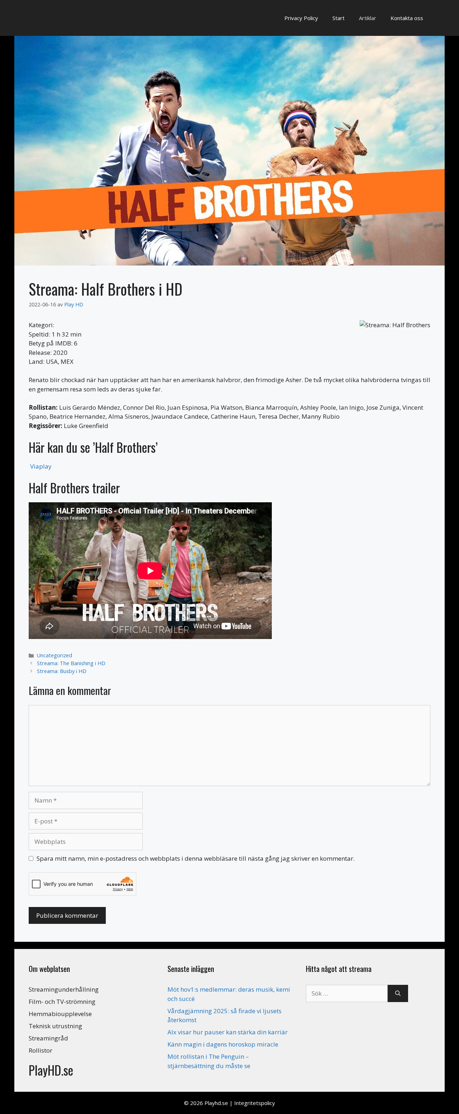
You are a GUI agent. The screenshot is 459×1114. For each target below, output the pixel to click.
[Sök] (398, 993)
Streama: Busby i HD (61, 671)
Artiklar (367, 18)
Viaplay (41, 466)
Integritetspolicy (254, 1102)
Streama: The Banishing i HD (71, 663)
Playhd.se (216, 1102)
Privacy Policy (301, 18)
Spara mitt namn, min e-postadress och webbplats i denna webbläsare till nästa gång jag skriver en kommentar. (196, 858)
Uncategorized (54, 655)
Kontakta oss (407, 18)
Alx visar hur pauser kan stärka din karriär (227, 1032)
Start (338, 18)
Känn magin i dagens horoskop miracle (222, 1044)
